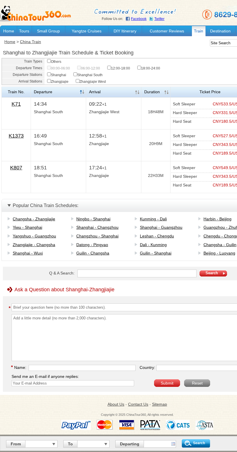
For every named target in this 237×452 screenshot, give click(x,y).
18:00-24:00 (150, 68)
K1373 (16, 136)
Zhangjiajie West (92, 82)
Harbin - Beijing (217, 219)
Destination (220, 31)
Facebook (139, 19)
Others (56, 62)
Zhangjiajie (59, 82)
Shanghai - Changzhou (97, 227)
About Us (116, 404)
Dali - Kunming (153, 244)
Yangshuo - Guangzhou (34, 236)
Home (8, 31)
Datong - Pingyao (92, 244)
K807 (16, 168)
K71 (16, 104)
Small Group (48, 31)
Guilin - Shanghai (155, 253)
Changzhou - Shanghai (97, 236)
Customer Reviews (167, 31)
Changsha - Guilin (219, 244)
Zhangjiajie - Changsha (34, 244)
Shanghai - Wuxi (28, 253)
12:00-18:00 (120, 68)
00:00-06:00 (60, 68)
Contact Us (138, 404)
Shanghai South (90, 75)
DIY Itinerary (125, 31)
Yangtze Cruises (86, 31)
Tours (24, 31)
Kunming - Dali (153, 219)
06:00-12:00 (90, 68)
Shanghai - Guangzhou (161, 227)
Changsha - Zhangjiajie (34, 219)
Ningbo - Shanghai (93, 219)
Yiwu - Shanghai (27, 227)
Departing (129, 444)
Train (198, 31)
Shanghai (58, 75)
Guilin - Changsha (92, 253)
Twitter (159, 19)
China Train (30, 41)
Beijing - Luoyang (219, 253)
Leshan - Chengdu (157, 236)
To (70, 444)
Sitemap (159, 404)
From (16, 444)
